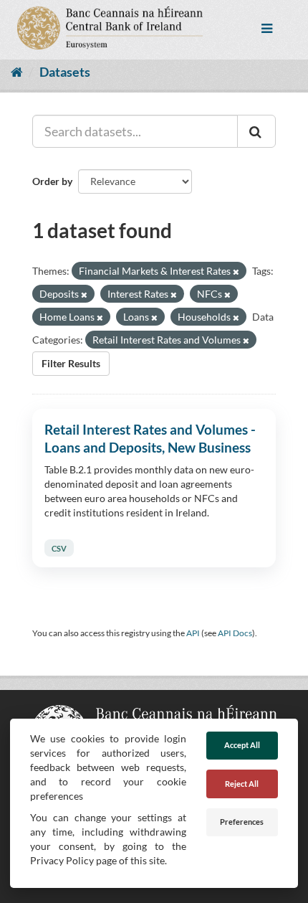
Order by (52, 181)
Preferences (242, 821)
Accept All (242, 745)
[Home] (17, 72)
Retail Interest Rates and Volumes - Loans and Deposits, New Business (150, 438)
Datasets (64, 72)
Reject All (242, 783)
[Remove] (236, 271)
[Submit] (256, 131)
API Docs (235, 633)
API (193, 633)
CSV (59, 548)
